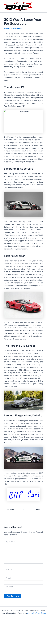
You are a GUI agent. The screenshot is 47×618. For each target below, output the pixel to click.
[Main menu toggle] (42, 6)
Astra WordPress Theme (36, 613)
